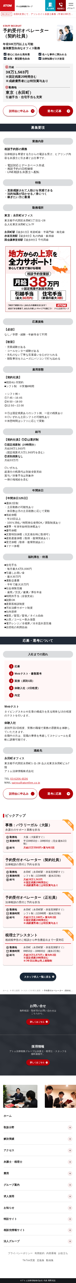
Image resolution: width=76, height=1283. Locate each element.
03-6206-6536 (19, 778)
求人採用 (16, 991)
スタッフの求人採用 (32, 991)
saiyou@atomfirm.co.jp (26, 782)
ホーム (5, 991)
